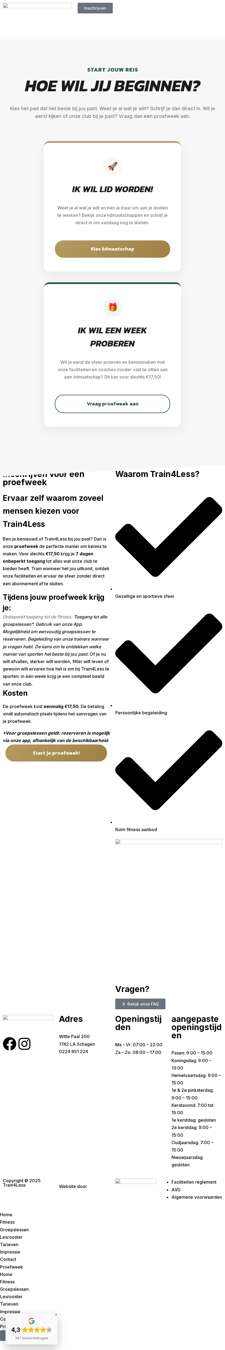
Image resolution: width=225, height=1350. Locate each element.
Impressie (10, 1252)
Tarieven (9, 1244)
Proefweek (11, 1267)
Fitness (7, 1222)
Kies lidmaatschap (112, 248)
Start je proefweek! (56, 753)
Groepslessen (14, 1229)
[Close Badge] (56, 1314)
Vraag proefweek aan (113, 403)
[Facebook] (9, 1044)
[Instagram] (24, 1044)
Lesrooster (11, 1237)
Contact (8, 1259)
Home (6, 1214)
